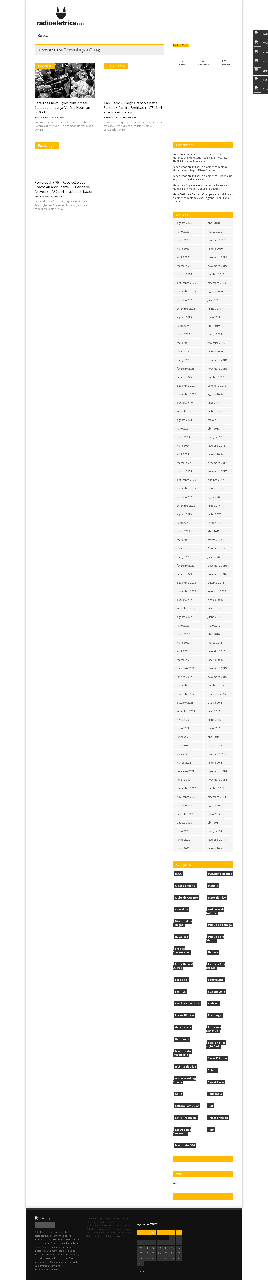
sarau (120, 1232)
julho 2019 (214, 300)
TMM (211, 1129)
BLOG (178, 874)
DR (87, 1221)
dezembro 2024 (186, 386)
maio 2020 (183, 848)
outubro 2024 (185, 403)
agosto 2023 (184, 514)
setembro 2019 (217, 283)
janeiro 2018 (215, 454)
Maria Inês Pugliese (184, 185)
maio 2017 (214, 523)
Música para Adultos (215, 938)
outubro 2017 (216, 480)
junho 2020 (183, 839)
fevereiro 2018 (216, 445)
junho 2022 (183, 634)
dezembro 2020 (186, 788)
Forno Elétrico (184, 1015)
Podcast (45, 66)
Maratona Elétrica (220, 874)
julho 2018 (214, 403)
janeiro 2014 (215, 848)
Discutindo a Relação (182, 923)
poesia (89, 1232)
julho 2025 (183, 326)
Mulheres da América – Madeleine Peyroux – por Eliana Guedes (202, 177)
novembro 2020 (186, 797)
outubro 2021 (185, 702)
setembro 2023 (186, 505)
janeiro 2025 (184, 377)
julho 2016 (214, 608)
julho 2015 (214, 711)
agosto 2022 (184, 617)
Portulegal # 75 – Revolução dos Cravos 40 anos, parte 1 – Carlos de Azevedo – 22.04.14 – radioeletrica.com (64, 187)
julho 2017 (214, 505)
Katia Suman (180, 167)
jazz (101, 1225)
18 (147, 1253)
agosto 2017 (215, 497)
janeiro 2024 (184, 471)
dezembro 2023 (186, 480)
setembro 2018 (217, 386)
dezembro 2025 (186, 283)
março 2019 (215, 334)
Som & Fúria (216, 1082)
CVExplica (181, 909)
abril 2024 (183, 454)
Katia (178, 1094)
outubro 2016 (216, 583)
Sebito (212, 1070)
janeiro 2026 (184, 274)
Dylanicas (181, 937)
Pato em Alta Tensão (215, 966)
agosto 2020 (184, 822)
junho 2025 (183, 334)
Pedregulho (215, 979)
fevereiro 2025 (185, 368)
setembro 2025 (186, 308)
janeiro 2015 (215, 762)
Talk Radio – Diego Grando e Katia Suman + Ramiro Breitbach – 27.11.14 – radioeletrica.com (133, 107)
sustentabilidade (104, 1236)
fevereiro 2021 (185, 771)
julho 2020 (183, 831)
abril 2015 (214, 737)
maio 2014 (214, 814)
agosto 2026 (184, 223)
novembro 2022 (186, 591)
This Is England (218, 1118)
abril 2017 (214, 531)
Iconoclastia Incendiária (182, 1052)
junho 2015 (214, 720)
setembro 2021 (186, 711)
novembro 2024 (186, 394)
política (98, 1232)
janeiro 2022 (184, 677)
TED (210, 1106)
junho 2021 (183, 737)
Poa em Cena (216, 991)
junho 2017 (214, 514)
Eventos (180, 991)
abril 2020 (214, 223)
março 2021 (184, 762)
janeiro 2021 (184, 780)
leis (105, 1225)
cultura (124, 1218)
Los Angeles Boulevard (182, 1131)
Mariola (213, 885)
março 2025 (184, 360)
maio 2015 (214, 728)
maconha (124, 1225)
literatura (113, 1225)
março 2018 (215, 437)
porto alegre (109, 1232)
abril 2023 (183, 548)
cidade (106, 1218)
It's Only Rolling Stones (184, 1080)
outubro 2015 (216, 685)
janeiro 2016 (215, 660)
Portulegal (47, 145)
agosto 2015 (215, 702)
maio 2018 (214, 420)
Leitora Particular (187, 1106)
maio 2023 (183, 540)
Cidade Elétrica (185, 885)
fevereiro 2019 (216, 343)
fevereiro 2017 (216, 548)
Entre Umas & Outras (183, 966)
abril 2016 (214, 634)
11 (147, 1248)
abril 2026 (183, 257)
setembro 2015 (217, 694)
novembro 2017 (217, 471)
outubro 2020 (185, 805)
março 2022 (184, 660)
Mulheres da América (215, 911)
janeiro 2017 (215, 557)
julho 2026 (183, 231)
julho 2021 (183, 728)
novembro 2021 (186, 694)
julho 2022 (183, 625)
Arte (88, 1218)
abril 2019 (214, 326)
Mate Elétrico (217, 897)
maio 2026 (183, 248)
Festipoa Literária (187, 1003)
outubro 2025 (185, 300)
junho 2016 (214, 617)
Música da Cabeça (220, 925)
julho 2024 (183, 428)
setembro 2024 (186, 411)
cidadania (96, 1218)
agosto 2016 (215, 600)
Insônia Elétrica (185, 1066)
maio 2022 (183, 642)
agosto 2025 (184, 317)
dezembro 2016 (217, 565)
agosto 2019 (215, 291)
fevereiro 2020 (216, 240)
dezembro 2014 (217, 771)
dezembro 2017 (217, 463)
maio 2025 (183, 343)
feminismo (96, 1221)
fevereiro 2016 (216, 651)
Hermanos (182, 1039)
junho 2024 (183, 437)
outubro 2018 (216, 377)
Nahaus (213, 952)
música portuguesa (120, 1228)
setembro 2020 (186, 814)
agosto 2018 (215, 394)
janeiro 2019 (215, 351)
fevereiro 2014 (216, 839)
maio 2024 (183, 445)
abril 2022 (183, 651)
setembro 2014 (217, 797)
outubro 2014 (216, 788)
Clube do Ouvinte (186, 897)
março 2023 (184, 557)
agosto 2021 (184, 720)
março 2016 (215, 642)
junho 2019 (214, 308)
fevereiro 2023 (185, 565)
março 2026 (184, 266)
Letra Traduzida (186, 1118)
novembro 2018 (217, 368)
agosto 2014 (215, 805)
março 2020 (215, 231)
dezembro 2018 (217, 360)
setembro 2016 (217, 591)
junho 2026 (183, 240)
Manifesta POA (185, 1145)
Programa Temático (213, 1029)
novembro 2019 (217, 266)
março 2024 (184, 463)
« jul (142, 1271)
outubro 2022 (185, 600)
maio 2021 (183, 745)
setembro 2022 (186, 608)
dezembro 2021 (186, 685)
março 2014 (215, 831)
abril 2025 (183, 351)
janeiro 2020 (215, 248)
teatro (117, 1236)
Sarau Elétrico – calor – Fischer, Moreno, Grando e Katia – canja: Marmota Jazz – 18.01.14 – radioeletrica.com (201, 157)
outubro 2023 (185, 497)
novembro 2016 (217, 574)
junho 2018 (214, 411)
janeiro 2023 (184, 574)
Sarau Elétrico (217, 1058)
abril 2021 (183, 754)
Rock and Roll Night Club (216, 1044)
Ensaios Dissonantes (181, 950)
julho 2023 (183, 523)
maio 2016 (214, 625)
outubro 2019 (216, 274)
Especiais (181, 979)
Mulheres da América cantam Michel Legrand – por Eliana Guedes (200, 168)
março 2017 (215, 540)
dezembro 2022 (186, 583)
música (105, 1228)
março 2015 (215, 745)
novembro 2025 (186, 291)
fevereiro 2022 (185, 668)
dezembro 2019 (217, 257)
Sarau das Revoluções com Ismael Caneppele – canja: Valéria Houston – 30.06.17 (64, 107)
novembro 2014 (217, 780)
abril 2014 (214, 822)
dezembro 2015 (217, 668)
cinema (115, 1218)
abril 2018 (214, 428)
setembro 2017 (217, 488)
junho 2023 (183, 531)
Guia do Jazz (183, 1027)
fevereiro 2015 (216, 754)
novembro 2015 (217, 677)
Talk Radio (116, 66)
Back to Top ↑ (181, 45)
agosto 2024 (184, 420)
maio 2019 (214, 317)
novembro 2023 (186, 488)
